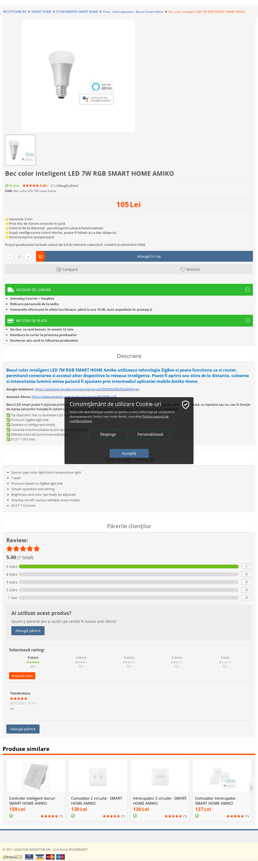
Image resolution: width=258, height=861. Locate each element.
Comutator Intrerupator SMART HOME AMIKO (215, 801)
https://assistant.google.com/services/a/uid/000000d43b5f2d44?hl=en (87, 389)
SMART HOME (41, 12)
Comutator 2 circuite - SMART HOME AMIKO (96, 801)
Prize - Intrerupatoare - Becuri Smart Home (133, 12)
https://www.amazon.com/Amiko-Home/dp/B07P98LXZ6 (74, 396)
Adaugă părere (28, 630)
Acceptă (129, 453)
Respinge (108, 434)
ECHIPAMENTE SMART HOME (77, 12)
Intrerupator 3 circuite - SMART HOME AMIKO (160, 801)
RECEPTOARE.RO (14, 12)
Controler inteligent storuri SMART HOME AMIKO (32, 801)
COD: (9, 191)
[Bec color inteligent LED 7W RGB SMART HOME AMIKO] (78, 75)
